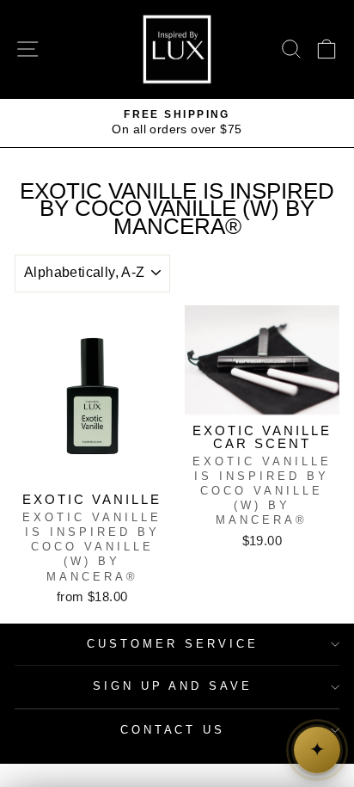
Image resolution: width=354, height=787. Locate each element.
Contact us (173, 729)
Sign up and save (173, 685)
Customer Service (173, 643)
